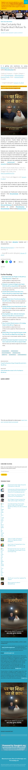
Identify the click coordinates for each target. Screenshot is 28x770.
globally (16, 2)
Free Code (3, 21)
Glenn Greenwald (22, 354)
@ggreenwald (12, 354)
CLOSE (25, 2)
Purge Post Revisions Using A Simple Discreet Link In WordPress (13, 363)
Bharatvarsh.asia (6, 758)
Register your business (7, 2)
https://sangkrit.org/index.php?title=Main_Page (10, 752)
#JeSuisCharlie (5, 68)
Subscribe (4, 474)
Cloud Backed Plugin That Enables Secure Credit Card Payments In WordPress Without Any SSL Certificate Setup (17, 506)
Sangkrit (11, 32)
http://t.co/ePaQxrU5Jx (7, 173)
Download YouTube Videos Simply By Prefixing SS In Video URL (17, 485)
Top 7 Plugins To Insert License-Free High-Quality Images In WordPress (16, 500)
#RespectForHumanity (7, 247)
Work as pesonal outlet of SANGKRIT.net (14, 583)
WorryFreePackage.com (19, 758)
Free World (9, 21)
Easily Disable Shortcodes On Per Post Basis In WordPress (12, 370)
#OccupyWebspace (6, 205)
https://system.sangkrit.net (8, 647)
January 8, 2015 (19, 83)
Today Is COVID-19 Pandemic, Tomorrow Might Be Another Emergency (15, 540)
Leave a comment (18, 32)
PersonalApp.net (14, 760)
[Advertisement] (14, 50)
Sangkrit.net (18, 668)
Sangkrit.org (24, 678)
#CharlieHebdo (8, 75)
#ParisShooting (9, 69)
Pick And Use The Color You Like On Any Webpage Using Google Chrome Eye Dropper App (16, 550)
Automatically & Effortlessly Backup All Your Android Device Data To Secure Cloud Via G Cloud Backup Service (17, 491)
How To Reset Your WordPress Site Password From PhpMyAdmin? (16, 495)
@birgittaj (4, 354)
